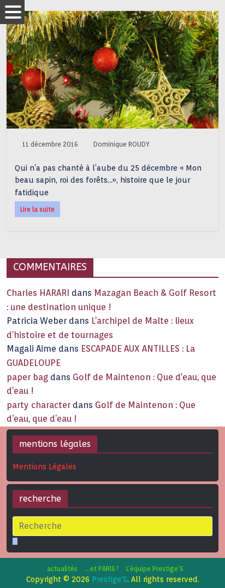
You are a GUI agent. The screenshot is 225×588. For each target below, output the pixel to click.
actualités (62, 568)
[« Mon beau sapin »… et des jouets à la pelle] (112, 18)
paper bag (27, 377)
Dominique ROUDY (121, 144)
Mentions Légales (44, 466)
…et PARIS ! (102, 568)
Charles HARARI (38, 293)
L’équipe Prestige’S (154, 568)
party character (38, 405)
